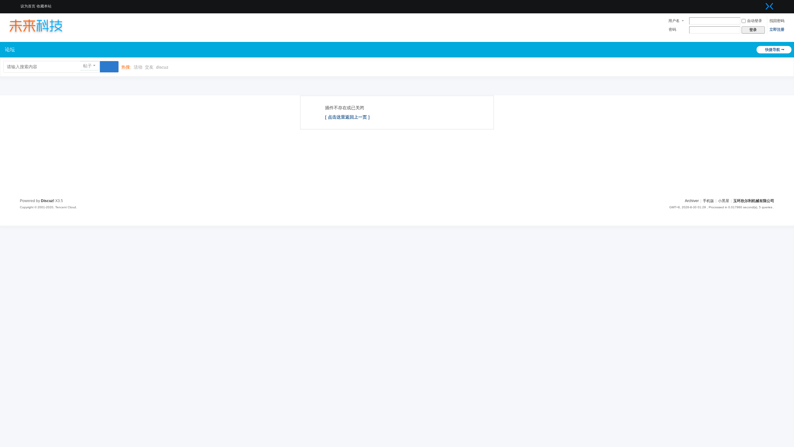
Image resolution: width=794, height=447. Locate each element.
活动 (138, 67)
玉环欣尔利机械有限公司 (753, 201)
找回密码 (776, 21)
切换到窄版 (769, 6)
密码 (672, 29)
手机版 (708, 201)
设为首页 (27, 6)
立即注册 (776, 29)
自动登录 (754, 21)
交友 (149, 67)
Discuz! (47, 201)
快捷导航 (772, 49)
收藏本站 (44, 6)
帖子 (87, 65)
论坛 (10, 49)
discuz (162, 67)
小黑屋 (723, 201)
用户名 (674, 21)
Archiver (692, 201)
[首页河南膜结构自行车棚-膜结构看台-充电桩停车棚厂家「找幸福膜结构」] (42, 25)
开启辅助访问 (761, 4)
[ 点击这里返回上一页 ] (347, 117)
